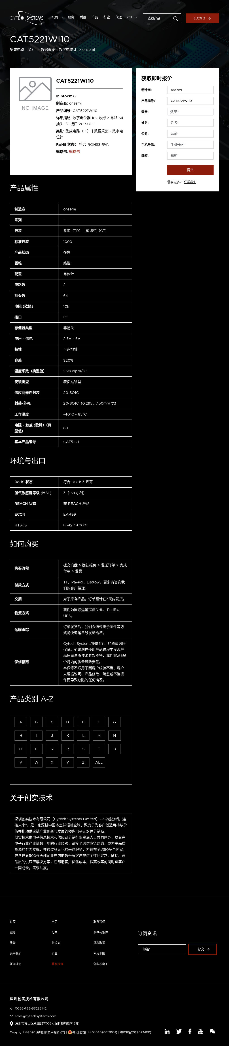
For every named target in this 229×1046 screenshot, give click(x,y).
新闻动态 (15, 963)
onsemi (88, 49)
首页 (13, 921)
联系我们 (190, 182)
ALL (99, 762)
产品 (95, 17)
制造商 (56, 942)
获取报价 (200, 18)
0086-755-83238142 (31, 1008)
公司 (55, 17)
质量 (83, 17)
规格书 (74, 152)
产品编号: (148, 101)
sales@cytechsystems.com (35, 1016)
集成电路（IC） (22, 49)
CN (130, 17)
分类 (54, 932)
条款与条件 (100, 932)
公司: (144, 133)
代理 (118, 17)
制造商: (146, 90)
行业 (107, 17)
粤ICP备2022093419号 (136, 1032)
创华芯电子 (100, 963)
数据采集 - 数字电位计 (59, 49)
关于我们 (15, 953)
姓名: (144, 122)
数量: (144, 112)
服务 (71, 17)
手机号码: (148, 144)
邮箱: (144, 155)
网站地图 (99, 953)
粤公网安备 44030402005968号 (94, 1032)
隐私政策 (99, 942)
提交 (190, 170)
